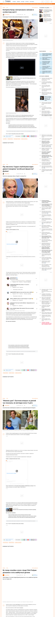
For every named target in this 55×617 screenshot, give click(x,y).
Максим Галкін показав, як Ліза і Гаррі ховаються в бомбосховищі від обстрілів (21, 517)
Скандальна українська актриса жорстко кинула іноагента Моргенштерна (21, 124)
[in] (36, 136)
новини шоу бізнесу (18, 542)
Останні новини (44, 76)
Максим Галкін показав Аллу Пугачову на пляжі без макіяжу (24, 509)
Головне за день (44, 7)
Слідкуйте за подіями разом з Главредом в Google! (9, 136)
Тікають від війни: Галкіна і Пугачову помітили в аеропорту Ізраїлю (19, 514)
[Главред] (7, 2)
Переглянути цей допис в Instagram (11, 473)
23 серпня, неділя (42, 106)
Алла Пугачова (15, 433)
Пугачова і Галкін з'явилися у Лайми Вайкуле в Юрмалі (24, 485)
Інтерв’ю (27, 1)
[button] (3, 1)
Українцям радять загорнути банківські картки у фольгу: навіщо (46, 72)
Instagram (19, 56)
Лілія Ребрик (18, 604)
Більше (51, 7)
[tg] (26, 136)
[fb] (30, 136)
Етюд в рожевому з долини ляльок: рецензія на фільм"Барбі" (18, 345)
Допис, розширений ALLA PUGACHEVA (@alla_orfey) (17, 483)
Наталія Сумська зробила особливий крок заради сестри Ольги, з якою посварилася (46, 63)
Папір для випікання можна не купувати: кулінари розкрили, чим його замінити (47, 54)
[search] (51, 1)
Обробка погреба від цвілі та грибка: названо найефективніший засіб (46, 58)
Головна (14, 1)
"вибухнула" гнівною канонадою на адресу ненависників (15, 318)
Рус (42, 1)
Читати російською (35, 7)
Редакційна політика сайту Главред (18, 133)
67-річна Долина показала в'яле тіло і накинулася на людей (18, 346)
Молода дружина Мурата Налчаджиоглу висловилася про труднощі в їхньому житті (22, 127)
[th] (24, 136)
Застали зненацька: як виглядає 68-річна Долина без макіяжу (18, 347)
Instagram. (26, 206)
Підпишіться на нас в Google (35, 14)
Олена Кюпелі (7, 173)
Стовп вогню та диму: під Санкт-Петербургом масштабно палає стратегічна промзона (46, 68)
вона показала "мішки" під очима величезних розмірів (23, 314)
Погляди (22, 1)
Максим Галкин (11, 542)
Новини (18, 1)
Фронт (46, 17)
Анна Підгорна (7, 14)
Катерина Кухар (32, 43)
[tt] (32, 136)
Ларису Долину (27, 202)
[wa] (22, 136)
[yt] (28, 136)
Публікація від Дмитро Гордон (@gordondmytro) (17, 254)
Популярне (32, 1)
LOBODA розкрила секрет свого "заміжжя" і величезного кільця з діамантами (21, 126)
